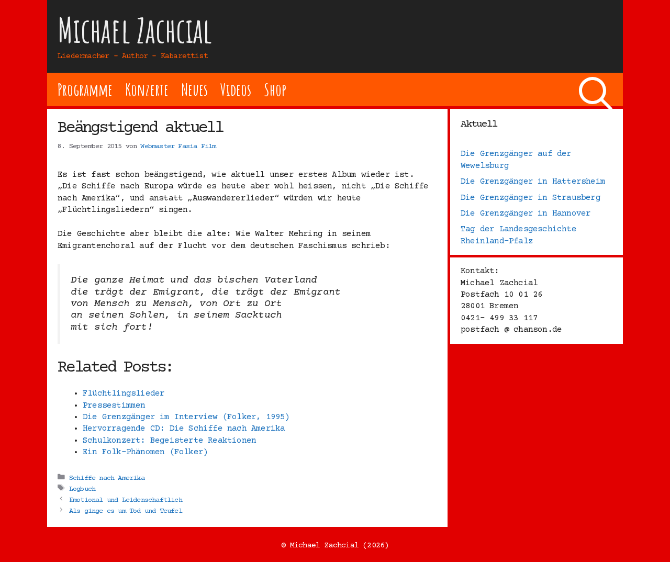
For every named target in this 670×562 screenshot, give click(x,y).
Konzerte (146, 89)
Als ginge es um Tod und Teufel (125, 511)
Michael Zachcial (135, 30)
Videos (235, 89)
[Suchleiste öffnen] (596, 89)
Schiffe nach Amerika (106, 478)
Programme (85, 89)
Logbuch (82, 489)
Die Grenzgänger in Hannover (525, 213)
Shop (275, 89)
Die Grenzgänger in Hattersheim (533, 181)
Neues (194, 89)
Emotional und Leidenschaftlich (125, 500)
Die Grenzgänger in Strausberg (530, 198)
